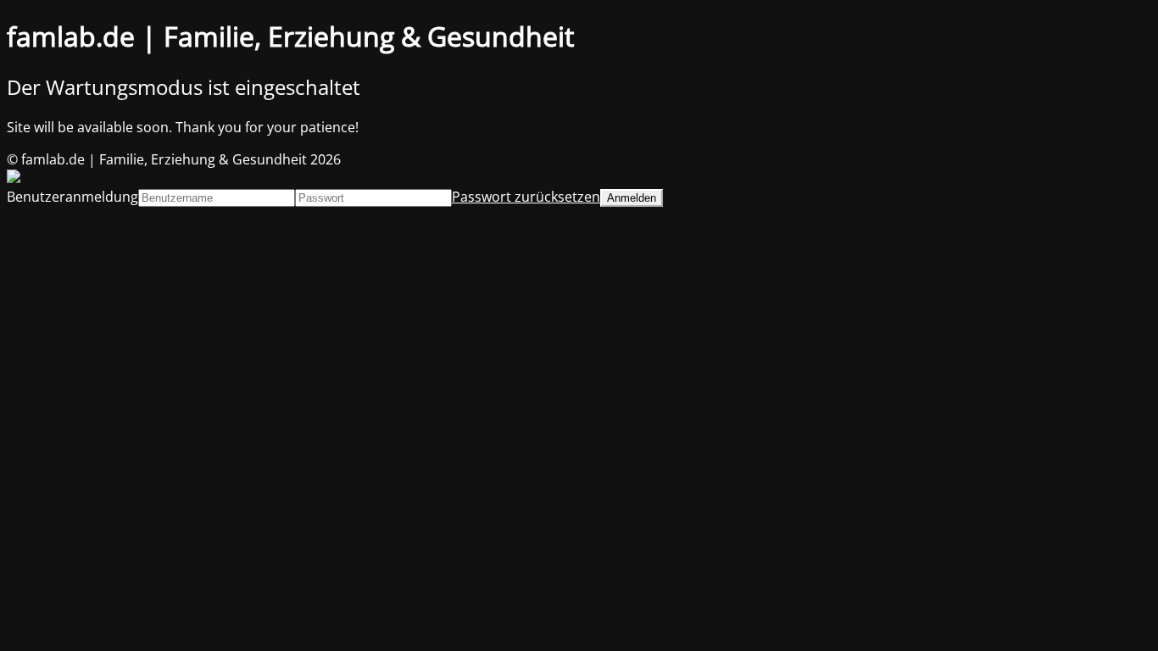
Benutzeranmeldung (72, 196)
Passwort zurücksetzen (526, 196)
